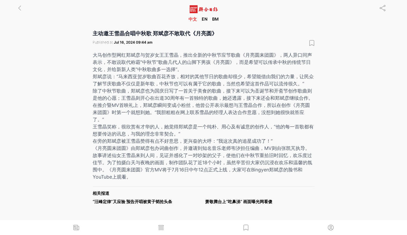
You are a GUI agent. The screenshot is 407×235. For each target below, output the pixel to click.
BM (215, 18)
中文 (193, 18)
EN (204, 18)
